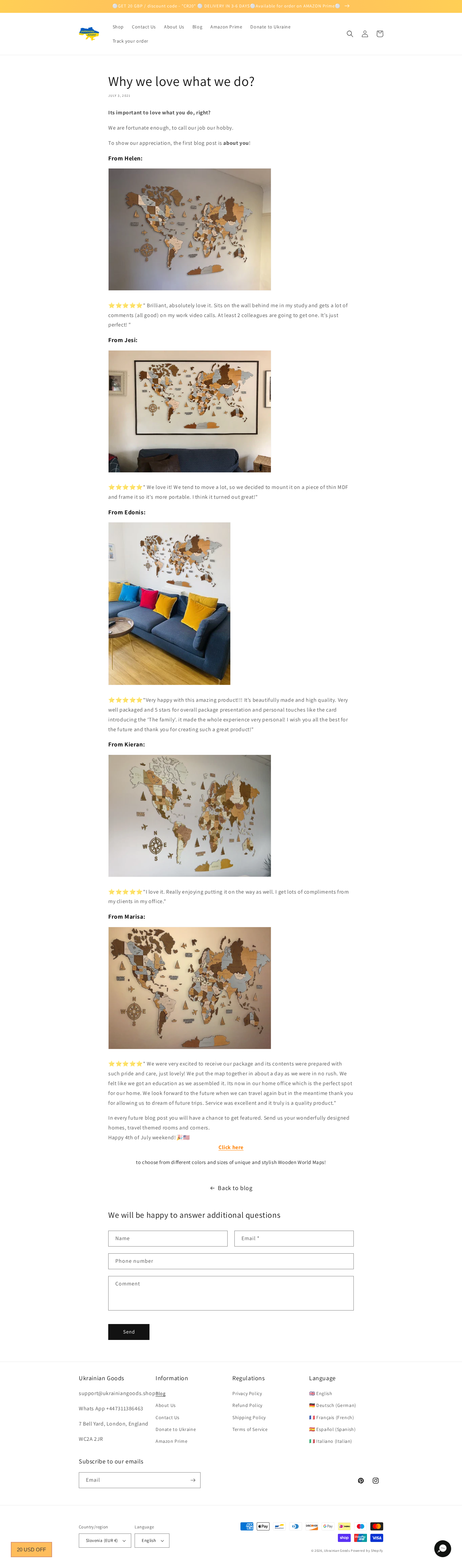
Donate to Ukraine (176, 1429)
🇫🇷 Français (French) (331, 1417)
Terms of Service (250, 1429)
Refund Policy (247, 1405)
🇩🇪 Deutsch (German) (332, 1405)
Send (129, 1331)
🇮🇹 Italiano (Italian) (330, 1441)
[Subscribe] (192, 1480)
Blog (160, 1393)
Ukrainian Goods (337, 1550)
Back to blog (235, 1188)
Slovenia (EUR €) (102, 1540)
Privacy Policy (247, 1393)
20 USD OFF (31, 1549)
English (149, 1540)
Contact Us (168, 1417)
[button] (350, 33)
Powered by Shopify (367, 1550)
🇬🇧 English (320, 1393)
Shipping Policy (249, 1417)
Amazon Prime (171, 1441)
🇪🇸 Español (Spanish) (332, 1429)
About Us (166, 1405)
